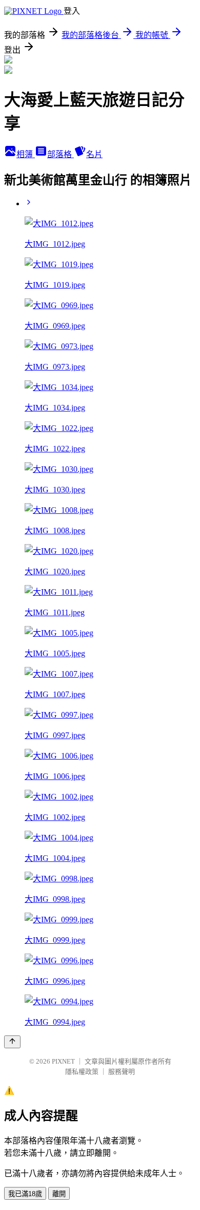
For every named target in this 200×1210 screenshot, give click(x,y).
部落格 (60, 154)
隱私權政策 (81, 1071)
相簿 (25, 154)
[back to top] (12, 1041)
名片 (94, 154)
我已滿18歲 (25, 1194)
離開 (59, 1194)
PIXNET (63, 1061)
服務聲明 (121, 1071)
